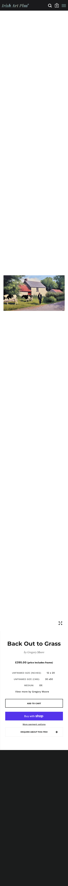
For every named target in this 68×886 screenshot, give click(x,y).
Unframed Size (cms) (26, 679)
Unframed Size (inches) (26, 673)
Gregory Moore (35, 652)
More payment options (34, 724)
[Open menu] (64, 5)
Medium (28, 685)
